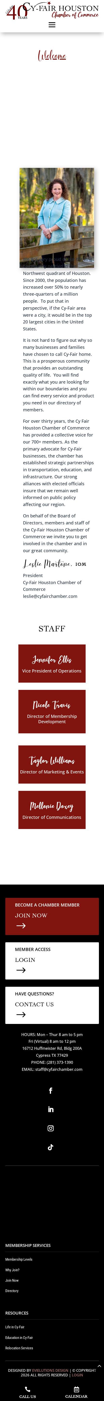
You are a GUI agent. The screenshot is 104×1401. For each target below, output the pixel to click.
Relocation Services (19, 1348)
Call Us (27, 1396)
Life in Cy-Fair (14, 1327)
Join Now (12, 1280)
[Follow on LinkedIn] (51, 1110)
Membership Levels (18, 1259)
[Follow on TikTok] (51, 1147)
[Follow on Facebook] (51, 1091)
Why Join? (12, 1270)
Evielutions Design (50, 1370)
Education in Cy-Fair (19, 1338)
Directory (11, 1291)
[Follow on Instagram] (51, 1128)
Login (77, 1374)
